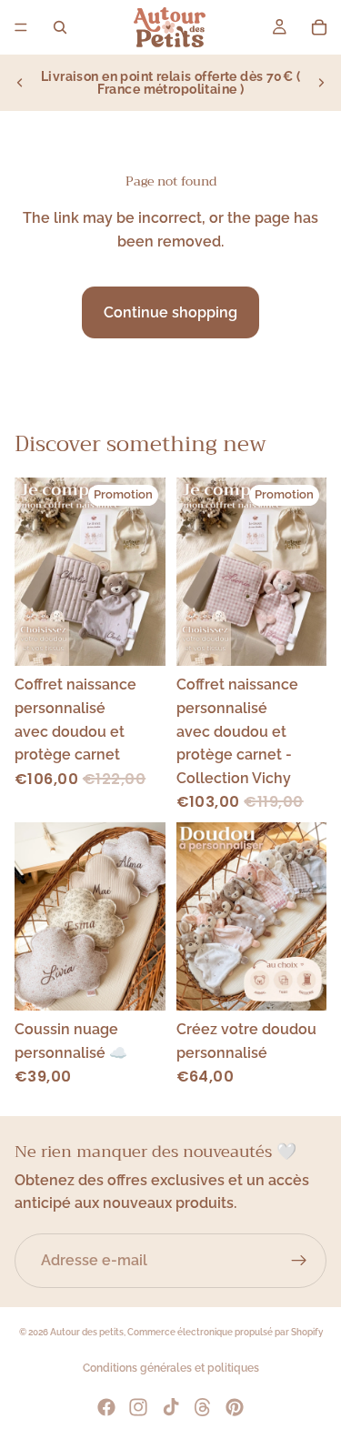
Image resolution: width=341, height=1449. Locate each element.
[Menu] (21, 27)
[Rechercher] (60, 27)
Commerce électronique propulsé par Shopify (225, 1332)
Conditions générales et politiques (171, 1368)
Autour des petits (87, 1332)
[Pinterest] (235, 1407)
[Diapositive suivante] (321, 83)
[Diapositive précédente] (20, 83)
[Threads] (203, 1407)
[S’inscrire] (299, 1261)
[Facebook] (106, 1407)
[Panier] (319, 27)
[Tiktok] (171, 1407)
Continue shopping (170, 312)
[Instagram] (138, 1407)
